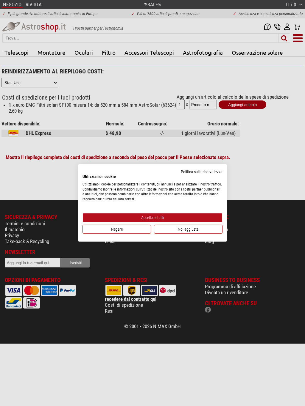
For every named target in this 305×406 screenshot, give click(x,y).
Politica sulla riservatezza (201, 171)
